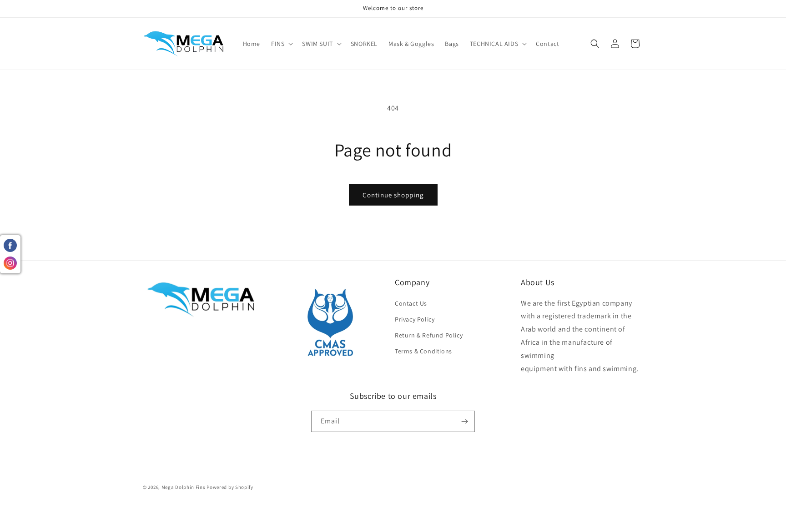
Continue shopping (393, 195)
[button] (281, 43)
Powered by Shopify (230, 487)
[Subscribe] (464, 421)
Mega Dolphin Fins (183, 487)
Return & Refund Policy (429, 335)
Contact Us (411, 303)
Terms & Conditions (423, 351)
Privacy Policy (414, 319)
